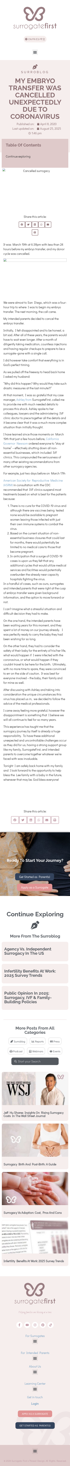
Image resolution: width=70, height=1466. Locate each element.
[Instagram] (35, 1325)
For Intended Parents (35, 1353)
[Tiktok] (51, 1325)
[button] (35, 52)
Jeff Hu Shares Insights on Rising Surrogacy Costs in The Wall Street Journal (34, 1114)
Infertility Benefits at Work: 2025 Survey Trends (30, 973)
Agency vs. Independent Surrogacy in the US (27, 951)
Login (35, 1403)
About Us (35, 1366)
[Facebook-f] (19, 1325)
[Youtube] (27, 1325)
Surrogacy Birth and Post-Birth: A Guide (30, 1164)
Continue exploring (18, 156)
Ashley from (24, 400)
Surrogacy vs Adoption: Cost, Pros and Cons (33, 1213)
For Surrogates (35, 1336)
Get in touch (35, 1397)
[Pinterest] (43, 1325)
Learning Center (35, 1383)
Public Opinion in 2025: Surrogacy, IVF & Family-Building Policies (28, 997)
